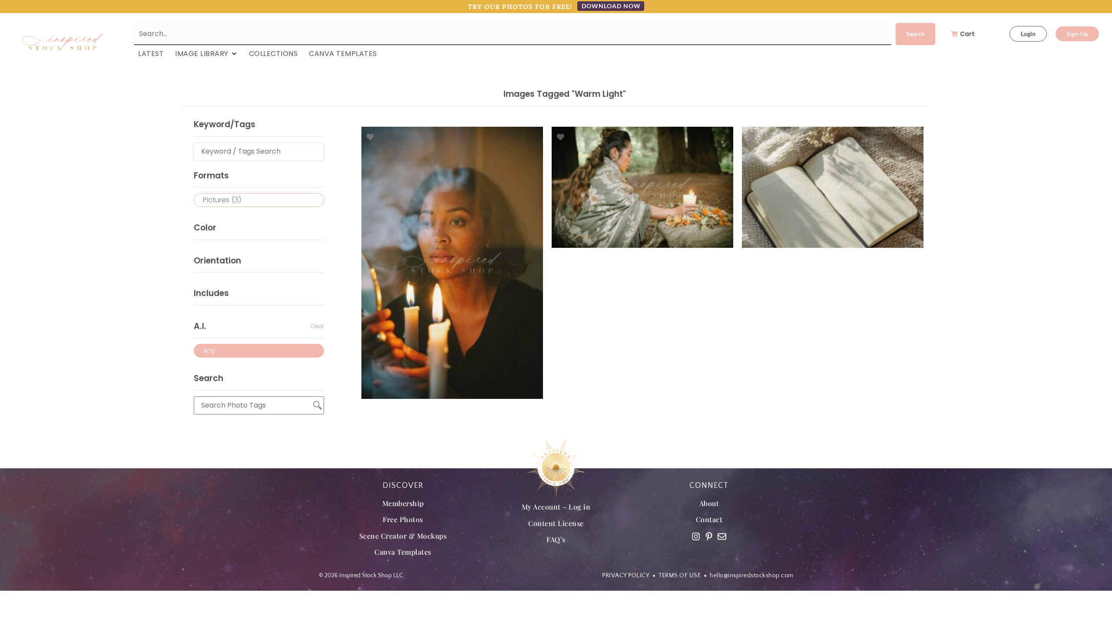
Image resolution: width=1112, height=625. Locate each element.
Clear (317, 326)
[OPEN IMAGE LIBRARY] (234, 53)
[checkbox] (259, 200)
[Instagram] (696, 536)
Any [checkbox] (209, 350)
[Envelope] (722, 536)
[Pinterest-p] (709, 536)
